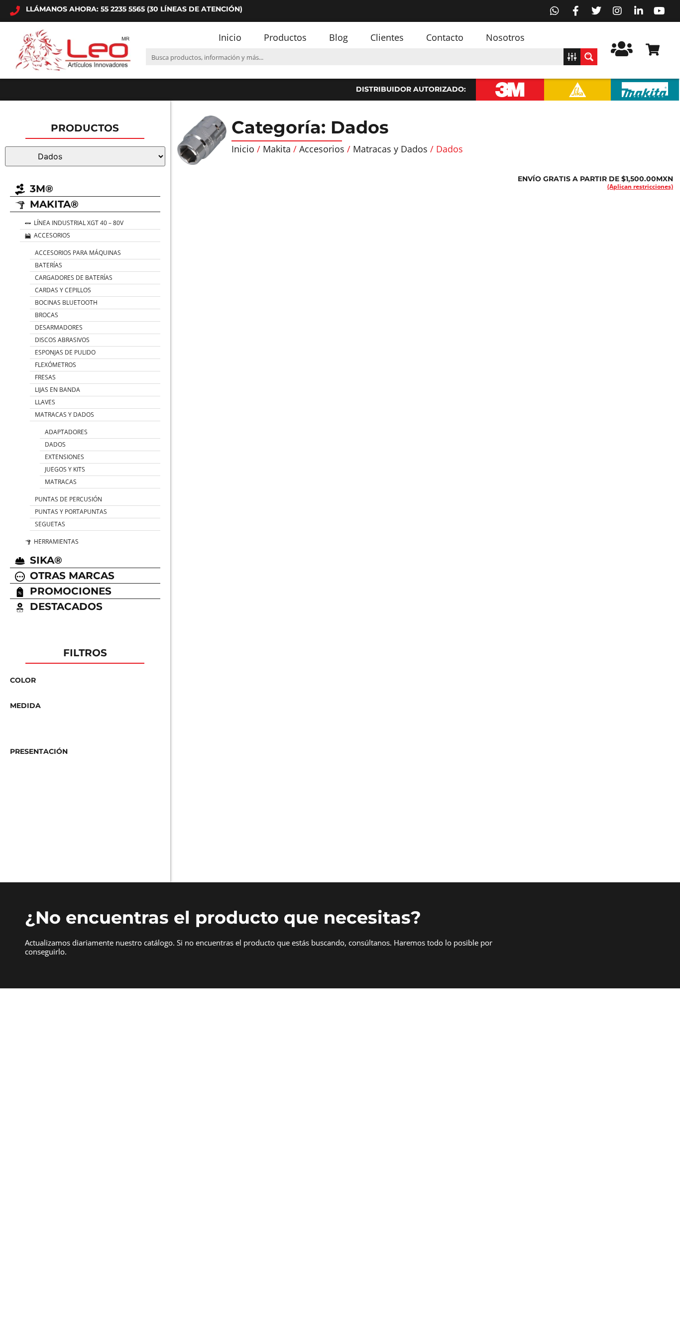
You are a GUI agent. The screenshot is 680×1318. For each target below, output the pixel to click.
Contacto (444, 37)
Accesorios (321, 149)
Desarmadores (59, 327)
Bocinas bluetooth (66, 302)
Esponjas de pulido (65, 352)
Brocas (46, 315)
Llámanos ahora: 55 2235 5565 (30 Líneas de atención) (134, 8)
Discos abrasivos (62, 340)
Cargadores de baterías (74, 277)
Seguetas (50, 524)
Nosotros (505, 37)
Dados (55, 444)
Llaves (45, 402)
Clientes (387, 37)
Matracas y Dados (64, 414)
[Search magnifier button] (588, 56)
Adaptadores (66, 432)
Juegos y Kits (65, 469)
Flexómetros (55, 364)
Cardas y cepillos (63, 290)
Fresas (45, 377)
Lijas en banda (57, 389)
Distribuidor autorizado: (411, 89)
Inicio (230, 37)
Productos (285, 37)
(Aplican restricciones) (640, 186)
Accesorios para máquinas (78, 252)
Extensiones (64, 457)
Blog (338, 37)
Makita (277, 149)
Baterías (48, 265)
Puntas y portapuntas (71, 511)
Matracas (61, 482)
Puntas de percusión (68, 499)
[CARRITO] (653, 49)
